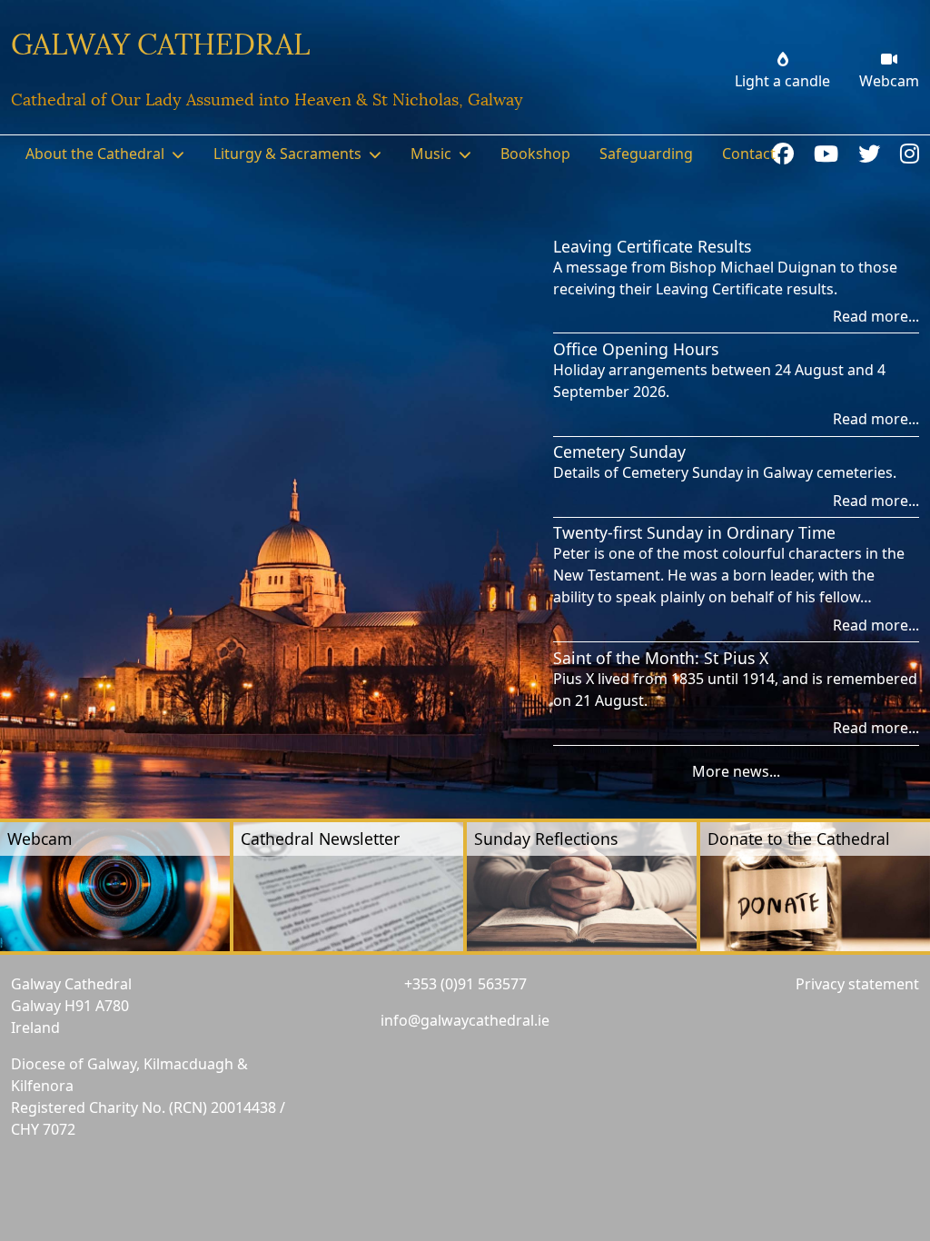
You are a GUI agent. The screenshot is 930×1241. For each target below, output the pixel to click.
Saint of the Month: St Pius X (660, 658)
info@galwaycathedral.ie (465, 1020)
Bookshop (535, 154)
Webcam (39, 838)
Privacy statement (857, 984)
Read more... (876, 316)
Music (431, 154)
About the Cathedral (94, 154)
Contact (749, 154)
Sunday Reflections (546, 838)
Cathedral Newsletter (320, 838)
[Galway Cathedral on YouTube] (829, 153)
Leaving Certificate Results (652, 246)
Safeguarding (646, 154)
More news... (736, 771)
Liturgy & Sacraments (287, 154)
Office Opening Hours (635, 349)
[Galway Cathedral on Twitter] (871, 153)
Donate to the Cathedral (798, 838)
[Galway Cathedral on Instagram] (909, 153)
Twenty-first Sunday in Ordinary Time (694, 532)
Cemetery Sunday (619, 451)
